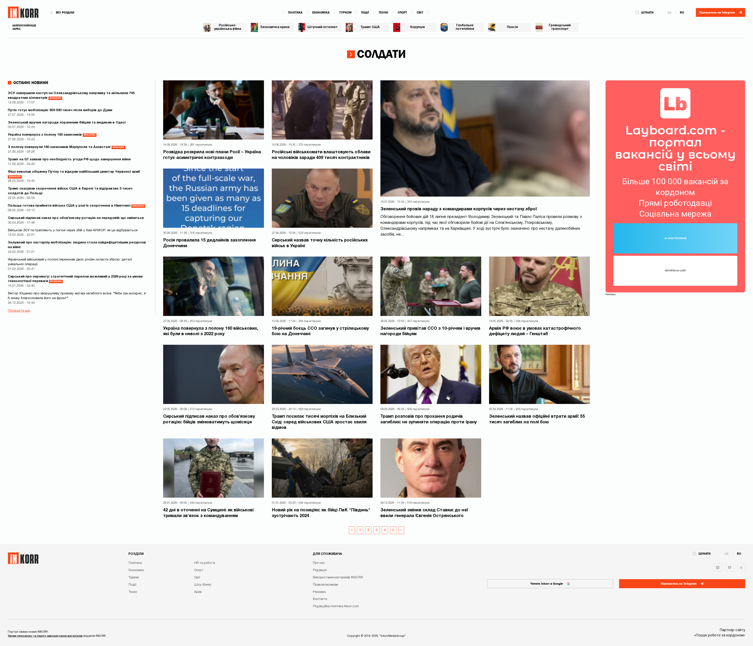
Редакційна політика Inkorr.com (336, 606)
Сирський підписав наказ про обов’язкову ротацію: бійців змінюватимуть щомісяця (209, 419)
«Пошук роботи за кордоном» (719, 635)
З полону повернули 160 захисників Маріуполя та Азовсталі (66, 147)
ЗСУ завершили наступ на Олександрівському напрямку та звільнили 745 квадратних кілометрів (71, 95)
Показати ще (19, 311)
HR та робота (204, 563)
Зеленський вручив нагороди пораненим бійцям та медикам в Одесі (67, 122)
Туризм (345, 13)
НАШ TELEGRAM (677, 238)
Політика (295, 13)
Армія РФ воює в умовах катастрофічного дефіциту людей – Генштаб (535, 331)
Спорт (402, 13)
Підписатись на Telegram (679, 584)
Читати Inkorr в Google (546, 584)
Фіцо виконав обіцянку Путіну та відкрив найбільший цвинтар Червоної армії (74, 174)
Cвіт (420, 13)
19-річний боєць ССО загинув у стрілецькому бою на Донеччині (320, 331)
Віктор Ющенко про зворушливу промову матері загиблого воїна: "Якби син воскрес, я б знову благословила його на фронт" (77, 296)
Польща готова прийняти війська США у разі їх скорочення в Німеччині (76, 205)
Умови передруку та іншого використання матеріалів (45, 636)
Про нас (319, 563)
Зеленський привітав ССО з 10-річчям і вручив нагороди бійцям (430, 331)
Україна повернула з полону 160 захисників (51, 134)
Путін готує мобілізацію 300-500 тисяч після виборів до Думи (60, 110)
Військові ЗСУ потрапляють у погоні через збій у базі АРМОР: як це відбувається (72, 230)
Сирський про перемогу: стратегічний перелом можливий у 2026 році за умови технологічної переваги (75, 279)
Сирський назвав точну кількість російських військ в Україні (320, 243)
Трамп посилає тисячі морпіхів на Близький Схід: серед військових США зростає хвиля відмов (319, 422)
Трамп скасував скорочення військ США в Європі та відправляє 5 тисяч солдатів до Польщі (70, 191)
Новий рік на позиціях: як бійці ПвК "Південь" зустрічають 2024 (321, 513)
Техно (383, 13)
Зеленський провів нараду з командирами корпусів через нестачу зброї (458, 209)
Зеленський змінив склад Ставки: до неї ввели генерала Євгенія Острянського (424, 513)
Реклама (319, 592)
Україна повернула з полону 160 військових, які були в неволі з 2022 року (210, 331)
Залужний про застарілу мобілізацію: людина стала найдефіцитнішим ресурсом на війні (77, 245)
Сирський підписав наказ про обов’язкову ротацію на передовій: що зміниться (76, 218)
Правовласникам (325, 584)
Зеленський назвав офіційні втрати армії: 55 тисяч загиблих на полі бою (537, 419)
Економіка (321, 13)
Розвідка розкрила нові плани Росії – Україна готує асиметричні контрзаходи (212, 155)
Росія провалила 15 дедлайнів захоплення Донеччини (209, 243)
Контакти (320, 599)
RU (682, 12)
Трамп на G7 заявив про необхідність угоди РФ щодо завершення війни (69, 159)
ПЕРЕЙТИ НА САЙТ (675, 270)
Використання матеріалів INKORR (338, 577)
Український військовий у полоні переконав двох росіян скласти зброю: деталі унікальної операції (70, 262)
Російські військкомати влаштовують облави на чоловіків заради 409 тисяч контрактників (321, 155)
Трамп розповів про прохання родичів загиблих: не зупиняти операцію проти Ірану (428, 419)
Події (365, 13)
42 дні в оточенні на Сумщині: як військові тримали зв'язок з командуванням (208, 513)
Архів (198, 592)
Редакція (319, 570)
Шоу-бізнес (203, 584)
